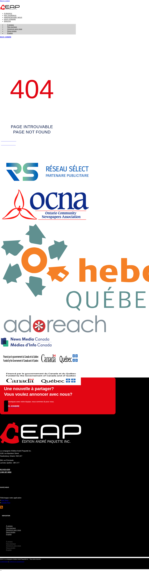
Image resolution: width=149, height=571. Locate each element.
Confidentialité (4, 561)
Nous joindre (10, 19)
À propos (8, 13)
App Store (4, 500)
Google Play (5, 503)
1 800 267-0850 (5, 472)
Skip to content (5, 1)
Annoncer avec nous (13, 17)
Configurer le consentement (16, 561)
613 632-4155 (5, 469)
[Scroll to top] (1, 570)
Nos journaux (10, 15)
